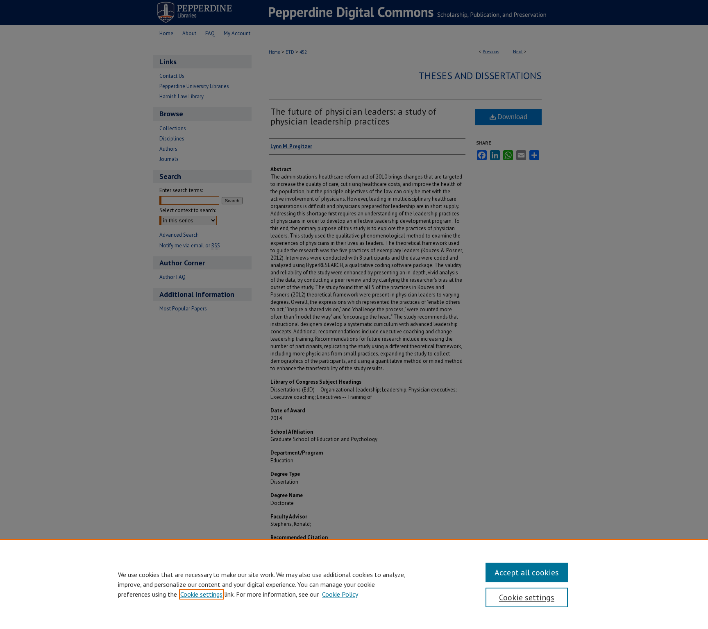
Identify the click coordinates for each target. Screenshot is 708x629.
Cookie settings (201, 594)
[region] (354, 584)
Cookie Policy (340, 594)
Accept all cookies (527, 572)
